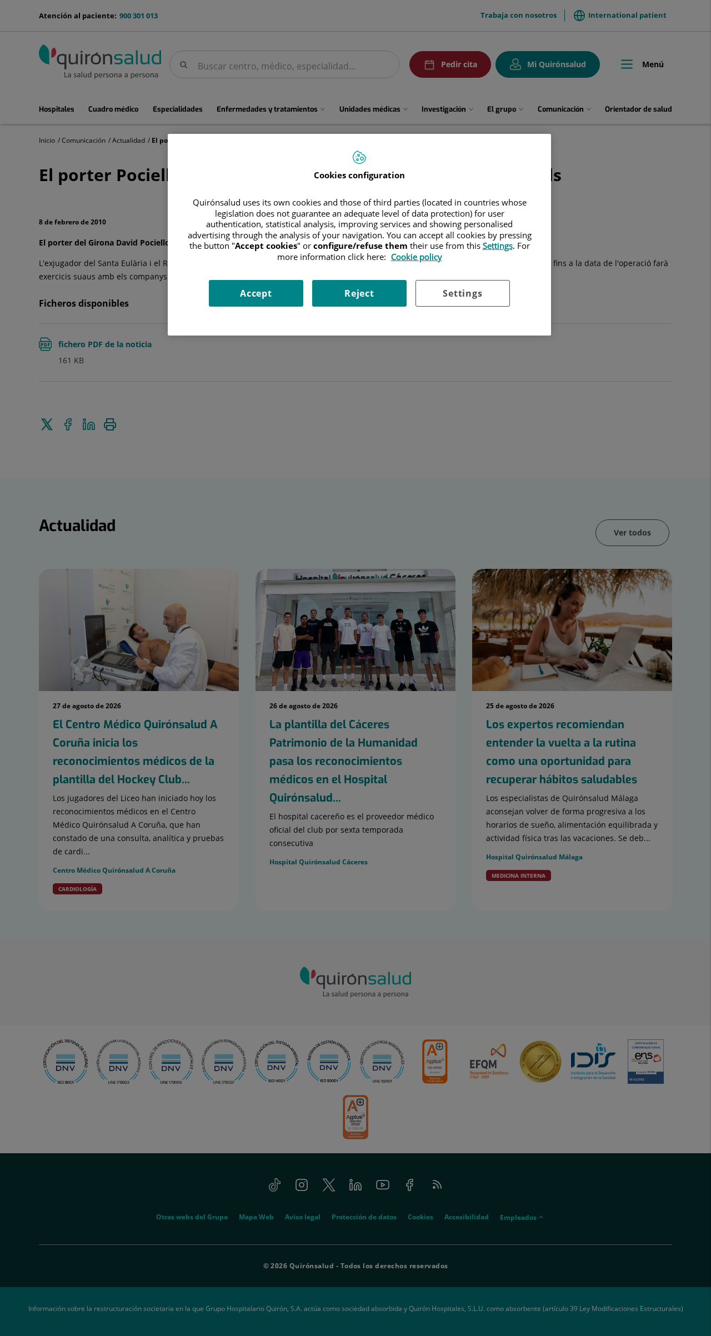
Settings (462, 293)
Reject (359, 293)
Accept (256, 293)
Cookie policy (416, 256)
